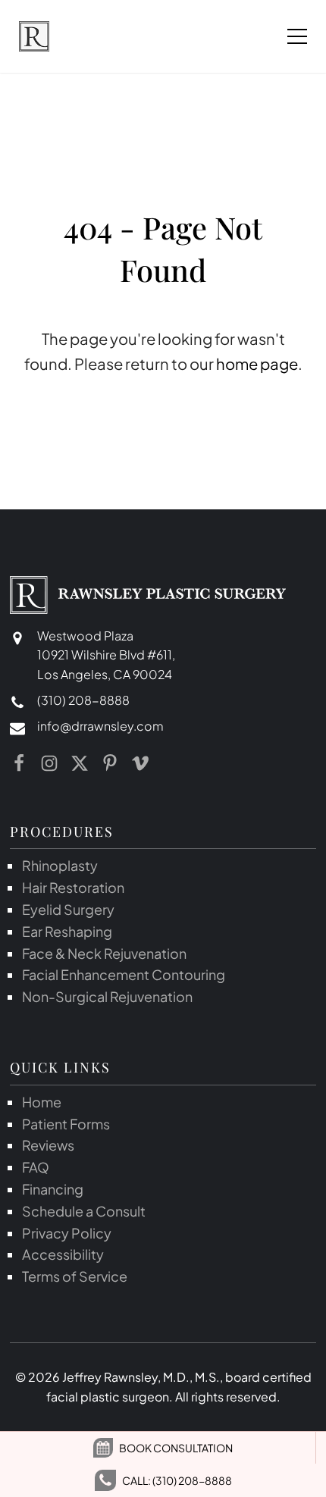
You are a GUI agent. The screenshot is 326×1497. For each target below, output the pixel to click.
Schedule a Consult (84, 1211)
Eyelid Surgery (68, 909)
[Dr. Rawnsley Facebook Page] (19, 763)
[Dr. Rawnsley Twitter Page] (80, 763)
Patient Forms (66, 1123)
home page (257, 363)
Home (41, 1101)
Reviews (48, 1145)
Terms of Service (74, 1276)
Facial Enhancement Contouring (123, 974)
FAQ (35, 1167)
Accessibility (63, 1254)
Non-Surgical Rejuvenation (107, 996)
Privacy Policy (66, 1233)
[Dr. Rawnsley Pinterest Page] (110, 763)
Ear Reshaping (67, 931)
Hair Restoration (73, 887)
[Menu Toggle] (297, 36)
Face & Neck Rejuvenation (104, 953)
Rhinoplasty (60, 865)
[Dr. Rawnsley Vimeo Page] (140, 763)
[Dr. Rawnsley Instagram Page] (49, 763)
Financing (52, 1189)
